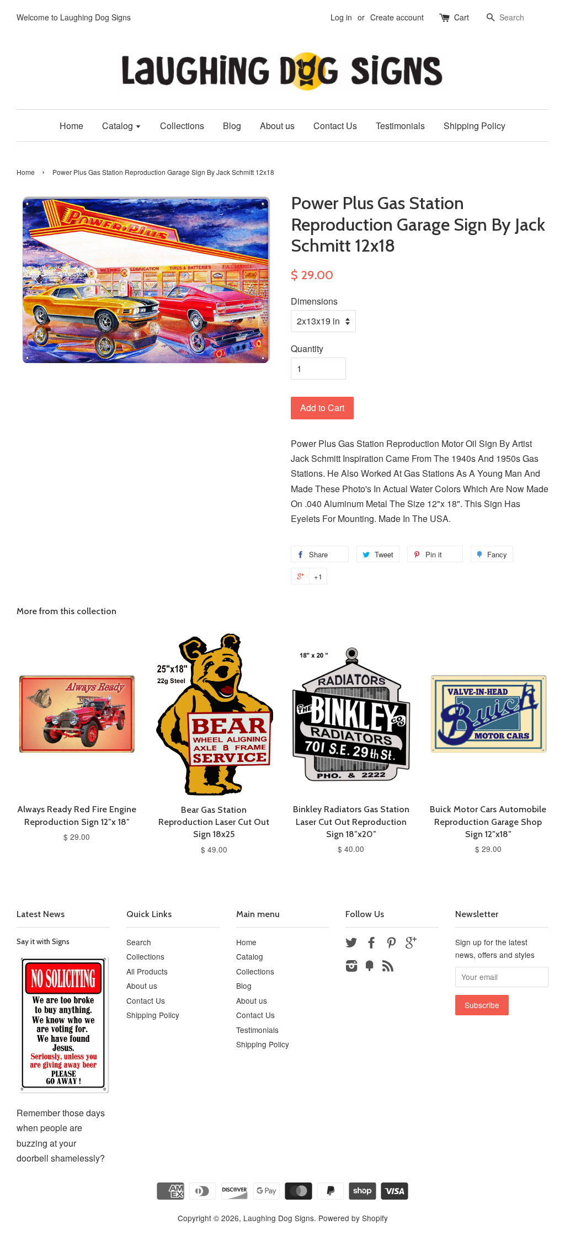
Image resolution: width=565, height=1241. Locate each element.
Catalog (118, 125)
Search (138, 941)
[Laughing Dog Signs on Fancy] (369, 967)
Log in (341, 17)
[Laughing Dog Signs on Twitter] (351, 944)
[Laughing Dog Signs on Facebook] (371, 944)
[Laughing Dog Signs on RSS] (388, 967)
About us (277, 125)
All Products (147, 971)
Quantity (307, 348)
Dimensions (314, 301)
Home (71, 125)
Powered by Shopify (353, 1217)
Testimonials (400, 125)
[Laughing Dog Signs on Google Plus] (411, 944)
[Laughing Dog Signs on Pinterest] (391, 944)
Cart (461, 17)
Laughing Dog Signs (278, 1217)
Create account (397, 17)
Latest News (41, 914)
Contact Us (335, 125)
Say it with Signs (43, 941)
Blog (232, 125)
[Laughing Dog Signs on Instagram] (351, 967)
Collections (182, 125)
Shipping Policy (474, 125)
